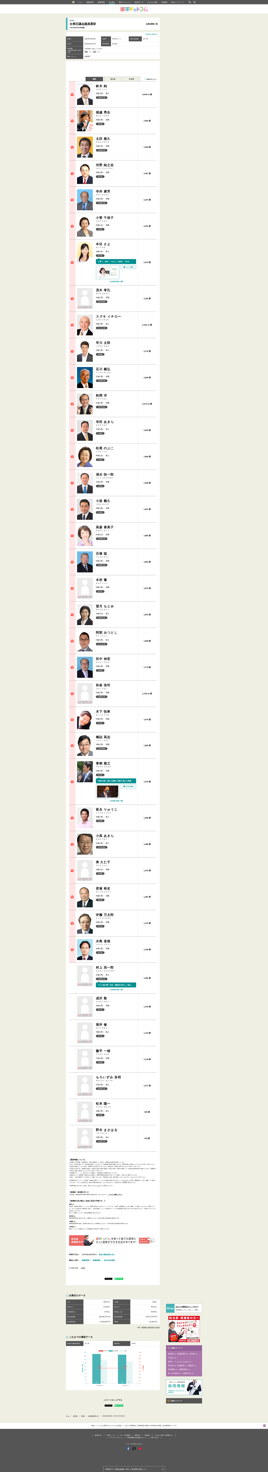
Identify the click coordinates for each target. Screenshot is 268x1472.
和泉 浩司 (103, 686)
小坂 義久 (103, 502)
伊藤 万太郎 (105, 916)
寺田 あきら (105, 423)
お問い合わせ (155, 1437)
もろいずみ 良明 (108, 1078)
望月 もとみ (105, 607)
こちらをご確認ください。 (115, 1194)
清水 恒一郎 (105, 476)
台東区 (83, 1268)
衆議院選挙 (90, 2)
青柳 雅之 (103, 765)
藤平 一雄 (103, 1052)
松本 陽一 (103, 1105)
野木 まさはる (107, 1131)
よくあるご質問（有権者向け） (163, 1435)
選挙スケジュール (125, 2)
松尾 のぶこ (105, 449)
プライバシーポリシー (116, 1437)
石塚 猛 (102, 555)
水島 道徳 (103, 942)
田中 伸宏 (103, 660)
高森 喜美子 (105, 528)
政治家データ (139, 2)
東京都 (83, 1416)
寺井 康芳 (103, 193)
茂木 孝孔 (103, 291)
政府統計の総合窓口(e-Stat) (151, 1327)
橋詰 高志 (103, 738)
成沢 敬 (102, 999)
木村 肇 (102, 581)
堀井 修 (102, 1026)
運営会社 (137, 1435)
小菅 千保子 (105, 219)
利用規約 (147, 1435)
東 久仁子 (103, 863)
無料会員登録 (120, 1469)
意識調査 (164, 2)
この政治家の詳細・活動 (116, 281)
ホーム (67, 1416)
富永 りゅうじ (107, 811)
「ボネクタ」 (125, 1180)
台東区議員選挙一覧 (93, 1416)
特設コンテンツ (176, 2)
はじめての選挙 (152, 2)
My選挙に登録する (151, 34)
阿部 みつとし (107, 634)
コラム (80, 2)
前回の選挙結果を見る (107, 1254)
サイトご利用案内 (125, 1435)
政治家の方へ (99, 1435)
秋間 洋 (102, 397)
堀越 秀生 (103, 114)
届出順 (112, 79)
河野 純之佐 (105, 166)
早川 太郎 (103, 344)
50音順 (131, 79)
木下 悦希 (103, 713)
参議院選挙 (101, 2)
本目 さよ (103, 245)
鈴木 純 (102, 87)
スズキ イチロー (108, 318)
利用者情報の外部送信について (136, 1437)
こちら (98, 1185)
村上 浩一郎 (105, 969)
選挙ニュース (111, 1435)
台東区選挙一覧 (152, 24)
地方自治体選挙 (109, 1260)
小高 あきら (105, 837)
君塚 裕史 (103, 890)
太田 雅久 (103, 140)
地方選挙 (112, 2)
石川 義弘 (103, 370)
